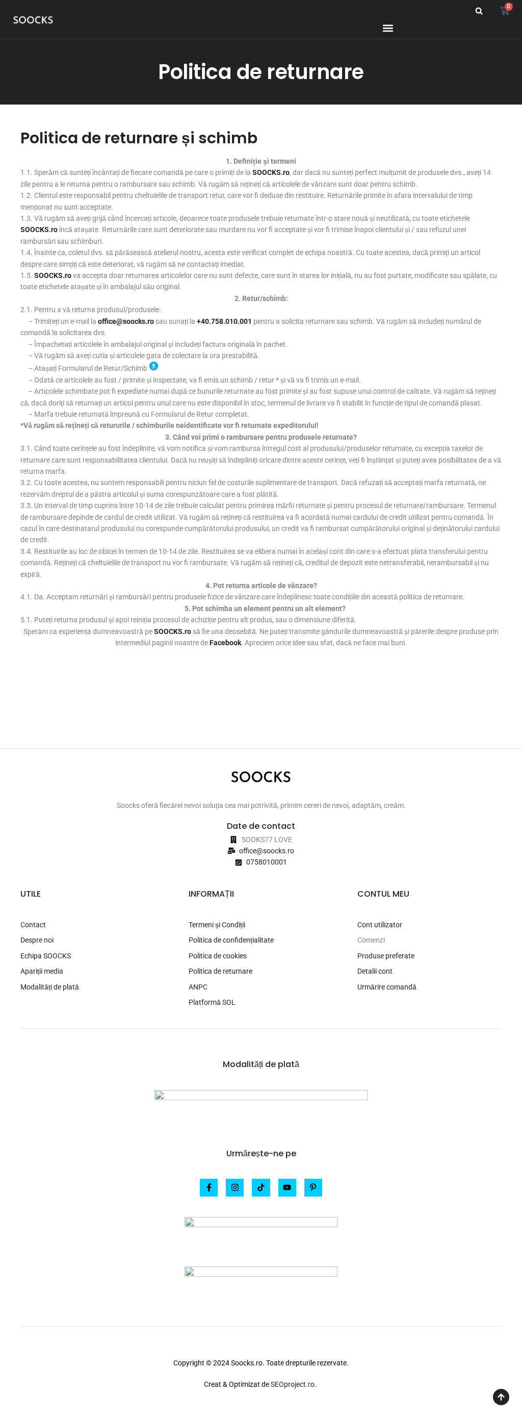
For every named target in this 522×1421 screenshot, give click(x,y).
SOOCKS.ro (52, 275)
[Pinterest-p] (313, 1188)
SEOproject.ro (293, 1384)
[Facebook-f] (209, 1188)
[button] (479, 11)
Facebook (225, 643)
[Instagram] (235, 1188)
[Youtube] (287, 1188)
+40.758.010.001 (224, 321)
